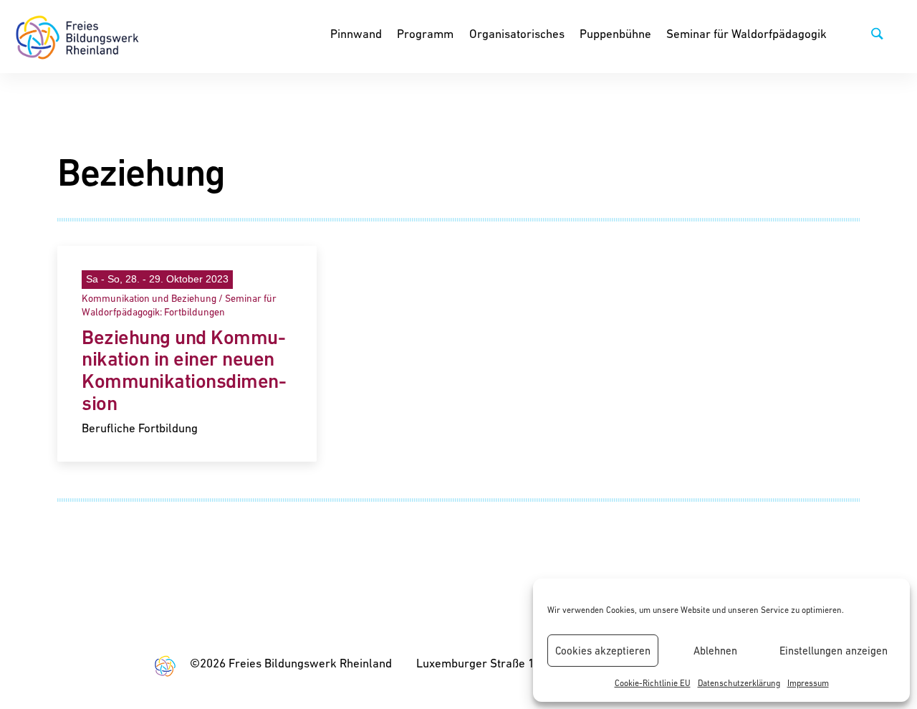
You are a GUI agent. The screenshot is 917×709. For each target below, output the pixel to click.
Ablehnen (715, 650)
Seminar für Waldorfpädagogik (746, 34)
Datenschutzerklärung (739, 683)
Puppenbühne (615, 34)
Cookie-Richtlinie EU (653, 683)
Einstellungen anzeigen (833, 650)
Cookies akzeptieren (602, 650)
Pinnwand (356, 34)
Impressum (808, 683)
